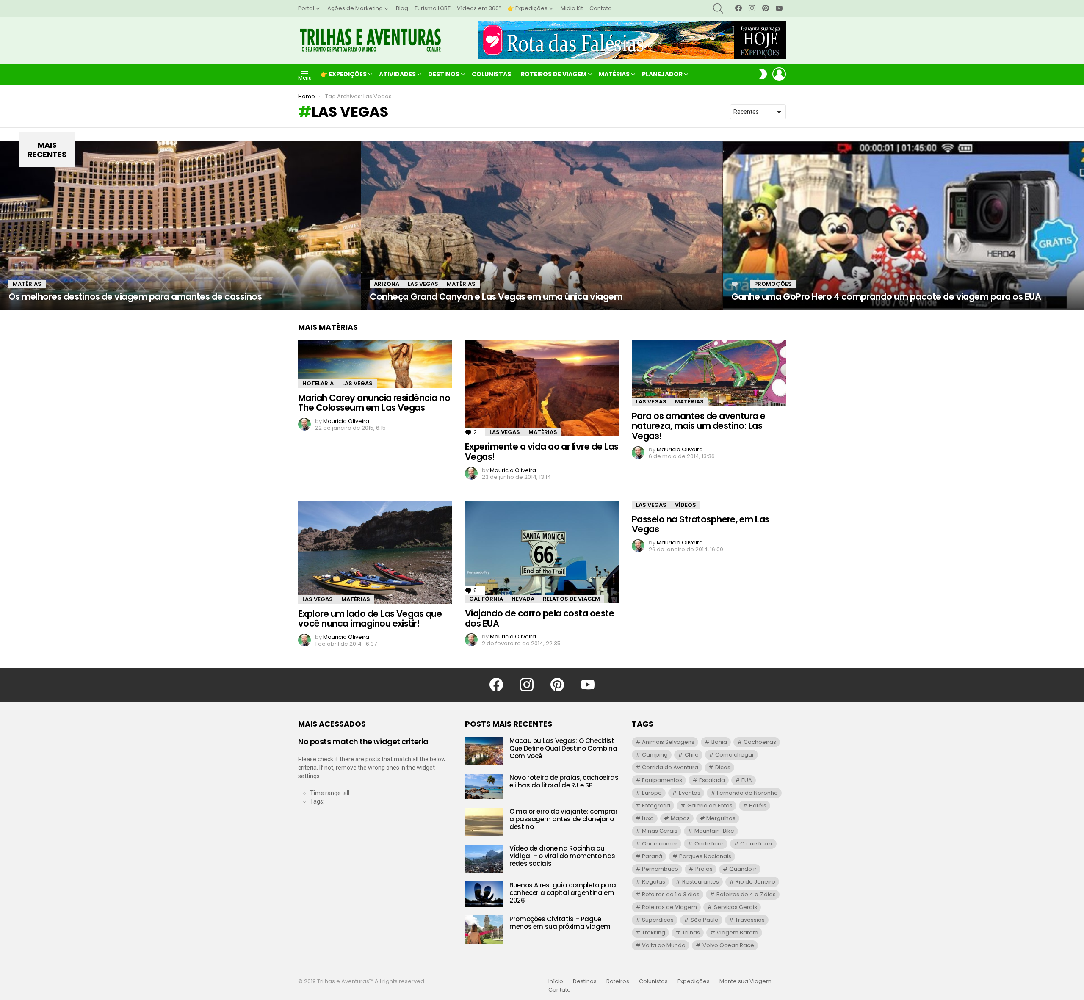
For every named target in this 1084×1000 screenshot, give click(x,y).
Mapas (680, 818)
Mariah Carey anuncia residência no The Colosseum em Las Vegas (374, 403)
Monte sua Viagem (745, 981)
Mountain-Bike (714, 831)
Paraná (652, 856)
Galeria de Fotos (710, 805)
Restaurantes (700, 882)
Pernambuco (660, 869)
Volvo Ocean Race (728, 945)
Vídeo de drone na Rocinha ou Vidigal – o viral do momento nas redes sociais (562, 856)
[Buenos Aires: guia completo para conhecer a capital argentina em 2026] (484, 894)
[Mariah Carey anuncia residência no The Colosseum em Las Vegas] (375, 364)
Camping (655, 755)
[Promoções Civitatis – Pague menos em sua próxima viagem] (484, 929)
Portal (306, 8)
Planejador (662, 74)
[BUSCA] (718, 8)
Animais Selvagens (668, 742)
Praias (704, 869)
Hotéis (757, 805)
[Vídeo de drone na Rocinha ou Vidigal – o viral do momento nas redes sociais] (484, 859)
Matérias (614, 74)
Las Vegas (423, 284)
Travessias (750, 920)
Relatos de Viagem (571, 599)
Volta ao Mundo (664, 945)
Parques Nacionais (705, 856)
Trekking (653, 932)
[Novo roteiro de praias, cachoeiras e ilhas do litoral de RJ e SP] (484, 786)
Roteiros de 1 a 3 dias (671, 894)
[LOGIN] (779, 74)
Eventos (689, 793)
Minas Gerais (660, 831)
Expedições (694, 981)
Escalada (712, 780)
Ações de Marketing (355, 8)
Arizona (386, 284)
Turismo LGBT (433, 8)
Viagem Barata (737, 932)
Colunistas (491, 74)
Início (555, 981)
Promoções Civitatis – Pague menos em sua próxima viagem (560, 922)
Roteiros (617, 981)
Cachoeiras (760, 742)
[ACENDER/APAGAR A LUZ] (763, 74)
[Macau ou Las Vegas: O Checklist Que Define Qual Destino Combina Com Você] (484, 751)
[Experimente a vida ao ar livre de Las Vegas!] (542, 388)
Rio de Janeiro (755, 882)
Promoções (773, 284)
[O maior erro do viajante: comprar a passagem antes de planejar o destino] (484, 822)
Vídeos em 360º (479, 8)
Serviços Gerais (735, 907)
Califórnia (486, 599)
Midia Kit (572, 8)
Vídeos (685, 505)
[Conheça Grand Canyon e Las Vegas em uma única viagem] (541, 225)
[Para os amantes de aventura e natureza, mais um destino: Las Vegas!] (709, 373)
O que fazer (756, 844)
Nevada (523, 599)
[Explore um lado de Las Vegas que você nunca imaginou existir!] (375, 552)
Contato (600, 8)
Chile (692, 755)
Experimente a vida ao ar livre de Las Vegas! (542, 451)
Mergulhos (721, 818)
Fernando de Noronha (747, 793)
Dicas (722, 767)
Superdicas (658, 920)
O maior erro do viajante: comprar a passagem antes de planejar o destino (563, 819)
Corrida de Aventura (670, 767)
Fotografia (656, 805)
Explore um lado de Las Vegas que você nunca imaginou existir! (370, 619)
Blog (402, 8)
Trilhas (691, 932)
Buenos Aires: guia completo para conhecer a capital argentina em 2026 (562, 893)
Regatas (653, 882)
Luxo (648, 818)
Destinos (443, 74)
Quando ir (743, 869)
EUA (746, 780)
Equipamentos (662, 780)
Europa (652, 793)
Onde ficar (709, 844)
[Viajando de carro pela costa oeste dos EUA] (542, 552)
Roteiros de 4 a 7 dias (746, 894)
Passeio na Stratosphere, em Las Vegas (700, 524)
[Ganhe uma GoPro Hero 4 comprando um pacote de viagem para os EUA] (903, 225)
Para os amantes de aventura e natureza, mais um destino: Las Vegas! (699, 426)
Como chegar (734, 755)
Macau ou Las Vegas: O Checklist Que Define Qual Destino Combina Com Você (563, 748)
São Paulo (705, 920)
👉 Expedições (527, 8)
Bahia (719, 742)
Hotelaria (318, 383)
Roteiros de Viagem (553, 74)
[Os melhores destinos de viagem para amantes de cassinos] (180, 225)
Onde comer (660, 844)
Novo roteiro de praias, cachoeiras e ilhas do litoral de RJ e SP (563, 781)
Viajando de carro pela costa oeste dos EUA (539, 618)
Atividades (397, 74)
